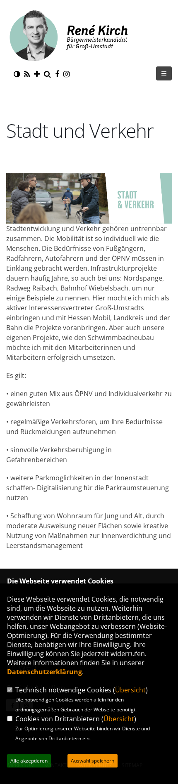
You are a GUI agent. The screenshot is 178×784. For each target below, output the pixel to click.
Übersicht (130, 689)
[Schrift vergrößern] (37, 74)
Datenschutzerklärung (44, 671)
